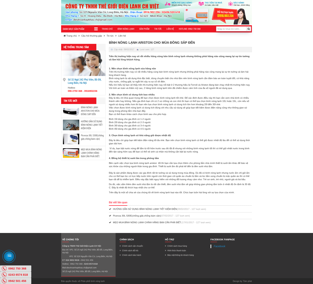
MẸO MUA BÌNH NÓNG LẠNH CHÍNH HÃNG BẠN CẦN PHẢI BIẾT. (91, 153)
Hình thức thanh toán (176, 250)
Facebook (219, 246)
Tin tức (158, 28)
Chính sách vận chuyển (132, 246)
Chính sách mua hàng (177, 246)
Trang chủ (107, 28)
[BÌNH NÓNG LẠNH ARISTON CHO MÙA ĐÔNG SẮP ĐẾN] (71, 110)
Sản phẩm (144, 28)
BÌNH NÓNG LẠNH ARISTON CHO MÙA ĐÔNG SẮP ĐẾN (90, 111)
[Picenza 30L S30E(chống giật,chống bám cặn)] (71, 138)
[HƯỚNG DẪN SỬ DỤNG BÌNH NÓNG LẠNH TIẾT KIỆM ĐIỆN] (71, 124)
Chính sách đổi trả (130, 250)
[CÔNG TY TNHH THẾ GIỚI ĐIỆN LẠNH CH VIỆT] (156, 12)
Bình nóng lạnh (126, 28)
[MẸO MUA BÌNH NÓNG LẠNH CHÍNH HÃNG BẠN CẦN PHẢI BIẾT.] (71, 152)
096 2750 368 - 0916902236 (82, 91)
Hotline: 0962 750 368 (190, 28)
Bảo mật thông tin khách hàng (180, 255)
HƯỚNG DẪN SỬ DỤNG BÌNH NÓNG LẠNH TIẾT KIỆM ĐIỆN (92, 125)
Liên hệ (170, 28)
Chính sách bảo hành (131, 255)
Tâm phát (247, 281)
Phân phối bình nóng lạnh (93, 281)
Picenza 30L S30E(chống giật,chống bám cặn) (92, 137)
